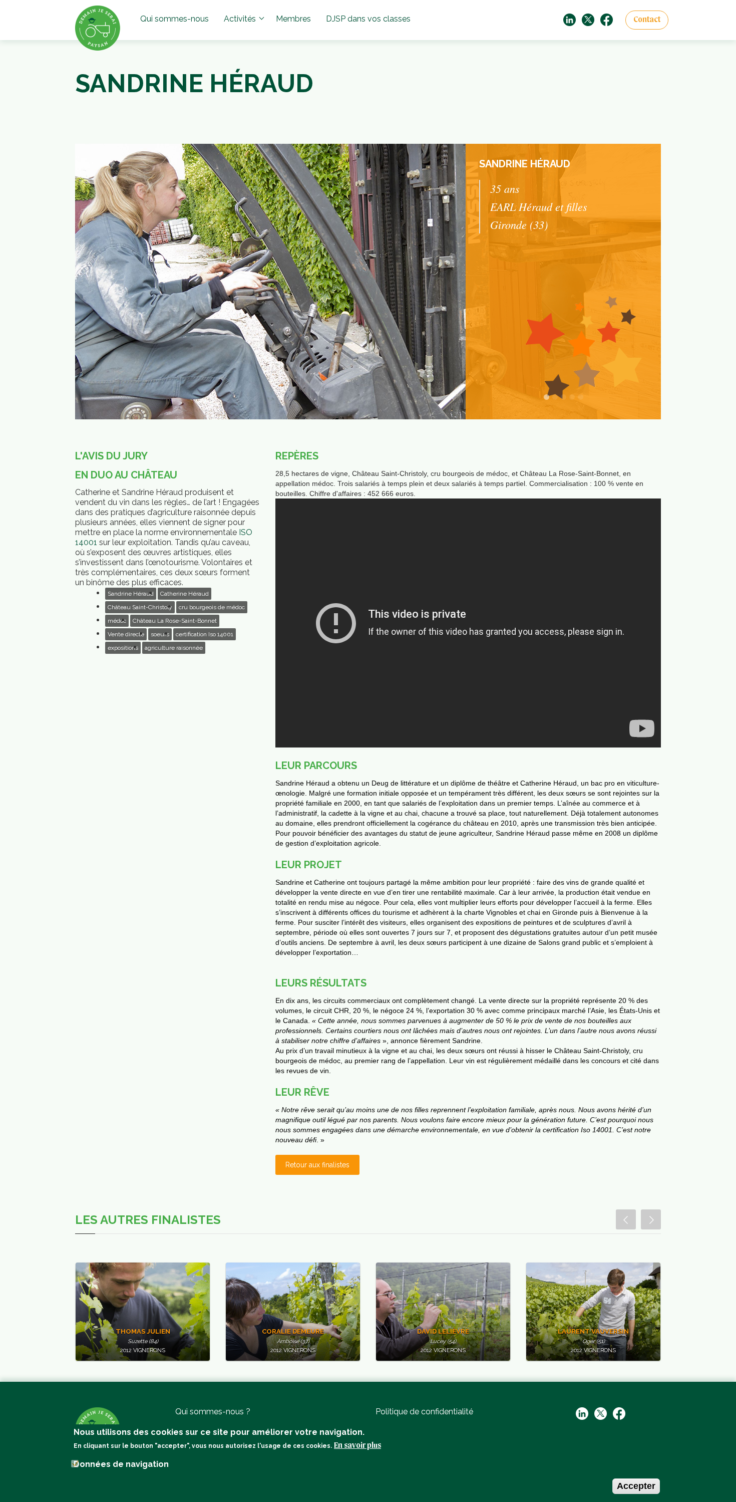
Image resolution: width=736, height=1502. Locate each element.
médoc (117, 620)
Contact (646, 20)
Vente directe (126, 634)
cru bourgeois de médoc (212, 607)
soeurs (160, 634)
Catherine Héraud (184, 593)
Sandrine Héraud (131, 593)
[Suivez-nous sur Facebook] (606, 19)
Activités (240, 19)
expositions (123, 647)
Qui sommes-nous (174, 19)
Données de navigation (121, 1464)
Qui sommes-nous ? (212, 1411)
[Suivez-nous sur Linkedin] (569, 19)
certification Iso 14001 (204, 634)
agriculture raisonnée (174, 647)
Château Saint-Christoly (140, 607)
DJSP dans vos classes (368, 19)
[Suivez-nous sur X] (588, 19)
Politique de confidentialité (424, 1411)
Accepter (636, 1486)
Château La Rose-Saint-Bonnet (175, 620)
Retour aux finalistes (317, 1165)
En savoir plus (357, 1445)
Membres (293, 19)
